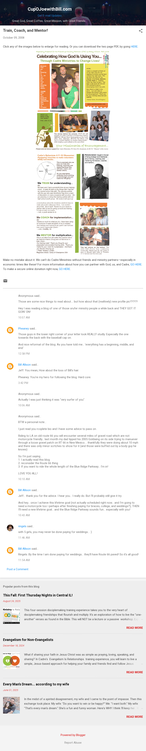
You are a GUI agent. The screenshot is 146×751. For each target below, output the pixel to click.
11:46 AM (24, 537)
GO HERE (136, 264)
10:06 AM (24, 405)
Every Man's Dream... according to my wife (36, 684)
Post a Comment (17, 569)
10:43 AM (24, 515)
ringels (22, 526)
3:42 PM (23, 383)
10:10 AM (24, 479)
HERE (134, 46)
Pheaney (23, 328)
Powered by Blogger (73, 735)
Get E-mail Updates (50, 15)
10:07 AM (24, 317)
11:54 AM (24, 560)
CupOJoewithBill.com (50, 9)
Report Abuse (73, 742)
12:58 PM (24, 353)
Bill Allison (24, 364)
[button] (140, 31)
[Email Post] (5, 282)
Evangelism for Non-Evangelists (28, 640)
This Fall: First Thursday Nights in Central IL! (38, 595)
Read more (134, 628)
